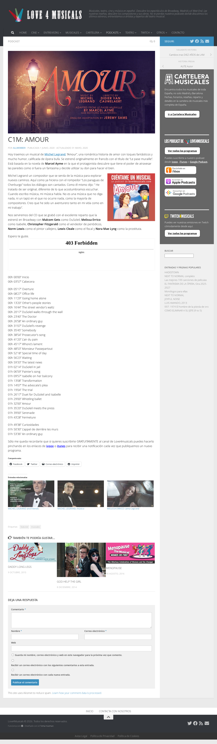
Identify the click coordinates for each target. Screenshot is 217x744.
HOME (23, 32)
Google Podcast (198, 161)
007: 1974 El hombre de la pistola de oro (187, 306)
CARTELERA (92, 32)
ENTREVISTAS (51, 32)
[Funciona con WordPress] (22, 726)
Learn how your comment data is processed (76, 693)
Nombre (16, 631)
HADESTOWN (172, 272)
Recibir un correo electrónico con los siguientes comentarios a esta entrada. (52, 665)
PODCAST (14, 41)
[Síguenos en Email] (207, 41)
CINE (34, 32)
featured (24, 526)
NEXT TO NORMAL (174, 295)
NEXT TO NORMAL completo (180, 276)
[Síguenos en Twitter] (192, 41)
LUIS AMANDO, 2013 (176, 302)
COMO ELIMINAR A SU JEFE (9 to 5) (183, 310)
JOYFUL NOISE (172, 299)
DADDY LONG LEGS (19, 567)
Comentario (18, 609)
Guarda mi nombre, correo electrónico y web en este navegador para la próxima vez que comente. (68, 655)
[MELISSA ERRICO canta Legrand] (130, 493)
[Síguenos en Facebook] (197, 41)
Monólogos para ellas (176, 291)
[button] (81, 92)
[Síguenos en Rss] (202, 41)
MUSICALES (72, 32)
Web (13, 642)
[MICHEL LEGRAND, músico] (81, 493)
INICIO (89, 711)
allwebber (19, 147)
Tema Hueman (47, 725)
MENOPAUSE (114, 568)
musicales (35, 526)
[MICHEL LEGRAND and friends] (31, 493)
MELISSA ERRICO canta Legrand (123, 508)
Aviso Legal (81, 736)
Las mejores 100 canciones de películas (186, 280)
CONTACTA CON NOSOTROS (115, 711)
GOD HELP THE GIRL (69, 581)
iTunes (183, 161)
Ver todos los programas (182, 150)
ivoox (175, 161)
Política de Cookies (128, 736)
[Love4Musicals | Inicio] (45, 14)
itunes (61, 446)
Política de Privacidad (102, 736)
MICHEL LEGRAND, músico (71, 508)
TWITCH (145, 32)
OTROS (161, 32)
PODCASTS (112, 32)
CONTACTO (178, 32)
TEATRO (129, 32)
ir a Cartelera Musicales (182, 114)
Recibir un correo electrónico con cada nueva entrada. (40, 674)
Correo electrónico (95, 631)
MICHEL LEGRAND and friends (23, 508)
